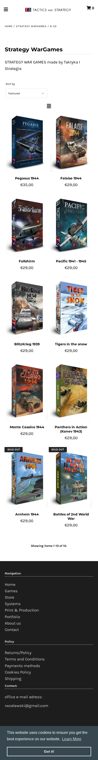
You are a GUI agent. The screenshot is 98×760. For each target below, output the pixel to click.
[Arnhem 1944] (27, 478)
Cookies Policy (18, 672)
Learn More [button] (71, 739)
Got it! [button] (49, 751)
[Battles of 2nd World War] (71, 478)
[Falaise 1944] (71, 142)
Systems (13, 603)
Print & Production (22, 610)
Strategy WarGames (31, 26)
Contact (12, 629)
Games (11, 590)
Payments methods (22, 665)
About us (13, 623)
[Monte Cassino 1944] (27, 391)
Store (9, 597)
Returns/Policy (18, 652)
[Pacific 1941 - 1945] (71, 225)
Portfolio (12, 616)
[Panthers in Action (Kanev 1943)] (71, 391)
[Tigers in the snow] (71, 308)
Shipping (13, 678)
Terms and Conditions (25, 659)
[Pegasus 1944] (27, 142)
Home (9, 26)
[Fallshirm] (27, 225)
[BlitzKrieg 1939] (27, 308)
